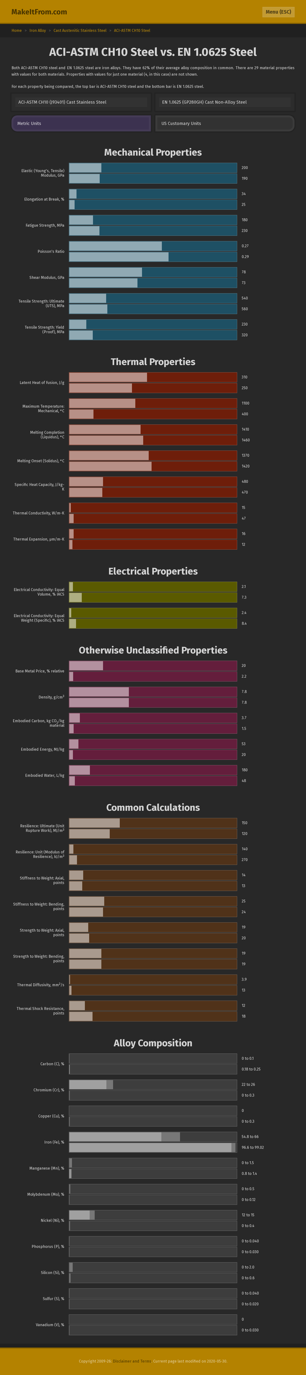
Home (16, 30)
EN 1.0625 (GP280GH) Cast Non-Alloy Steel (204, 102)
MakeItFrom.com (39, 12)
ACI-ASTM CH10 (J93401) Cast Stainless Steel (62, 102)
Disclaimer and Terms (132, 1361)
